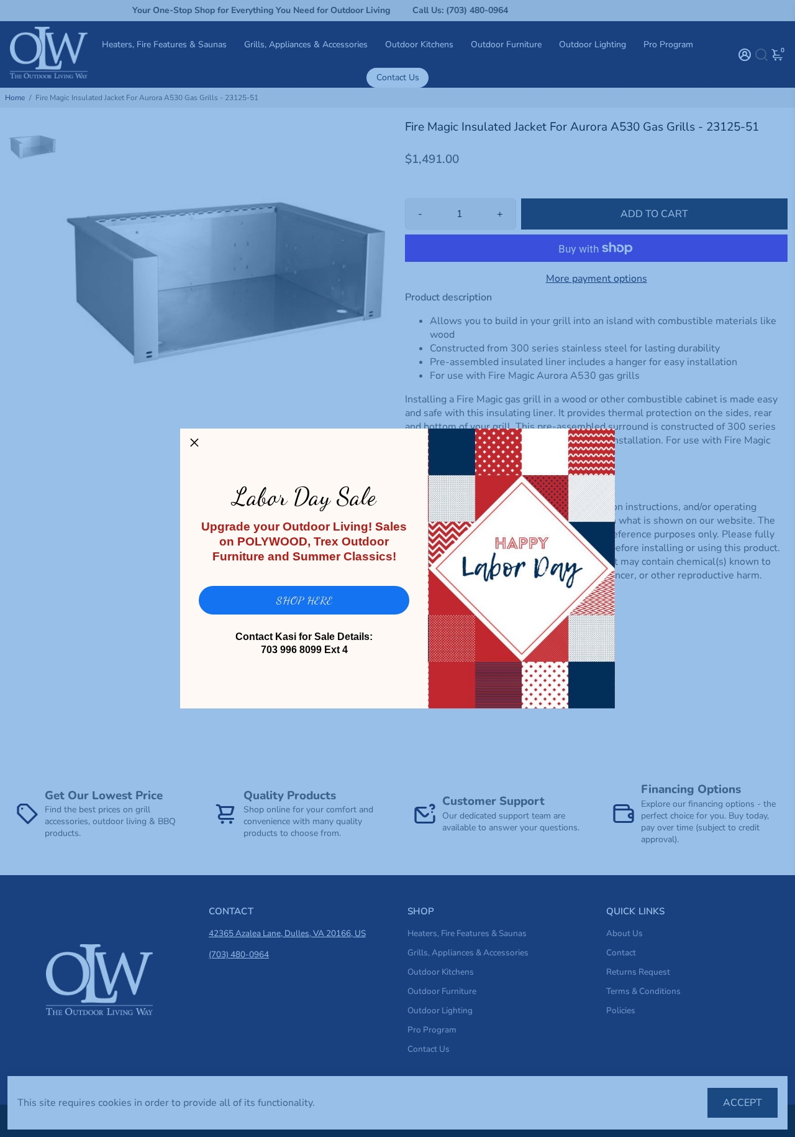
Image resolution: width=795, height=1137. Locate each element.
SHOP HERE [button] (304, 600)
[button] (194, 443)
